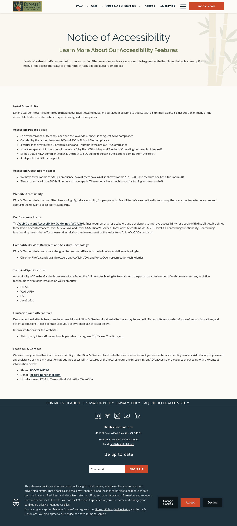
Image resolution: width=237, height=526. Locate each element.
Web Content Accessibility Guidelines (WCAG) (50, 223)
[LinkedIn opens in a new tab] (137, 415)
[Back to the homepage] (27, 6)
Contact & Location (63, 403)
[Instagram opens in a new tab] (117, 415)
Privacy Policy (128, 403)
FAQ (146, 403)
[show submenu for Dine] (101, 6)
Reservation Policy (98, 403)
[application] (118, 502)
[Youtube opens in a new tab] (127, 415)
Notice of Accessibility (170, 403)
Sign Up (137, 469)
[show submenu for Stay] (87, 6)
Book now (206, 6)
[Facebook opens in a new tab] (98, 415)
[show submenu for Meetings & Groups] (140, 6)
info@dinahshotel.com (45, 374)
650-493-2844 (130, 439)
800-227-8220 (39, 370)
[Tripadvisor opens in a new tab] (108, 415)
